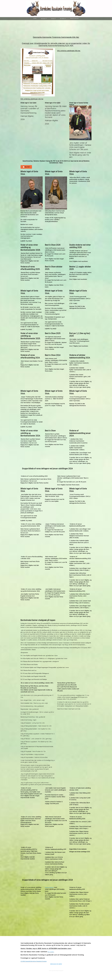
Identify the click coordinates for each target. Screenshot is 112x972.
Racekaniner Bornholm (74, 18)
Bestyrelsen (43, 18)
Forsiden (35, 18)
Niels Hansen (74, 697)
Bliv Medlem (62, 18)
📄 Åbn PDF (26, 167)
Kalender (53, 18)
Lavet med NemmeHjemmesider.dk (56, 970)
